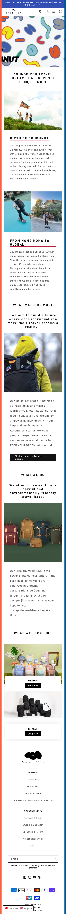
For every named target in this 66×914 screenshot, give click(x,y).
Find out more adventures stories (30, 457)
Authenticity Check (33, 838)
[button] (47, 11)
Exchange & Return (33, 832)
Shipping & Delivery (33, 825)
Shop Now (33, 685)
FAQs (33, 845)
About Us (33, 779)
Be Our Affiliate (33, 793)
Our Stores (33, 786)
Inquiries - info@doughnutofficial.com (33, 800)
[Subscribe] (54, 858)
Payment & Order (33, 818)
